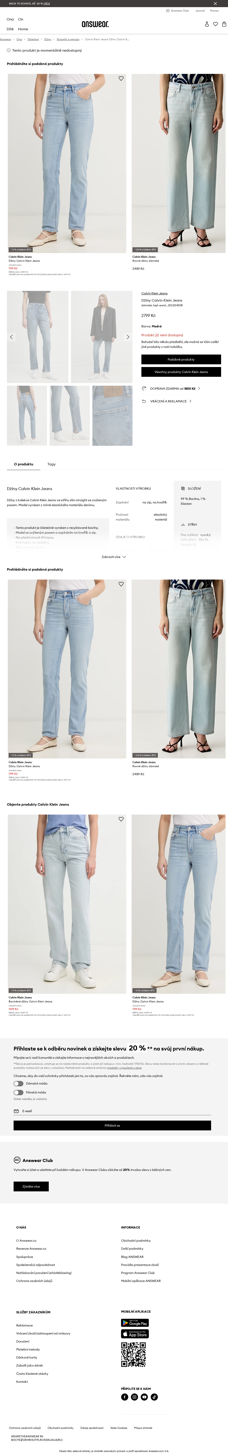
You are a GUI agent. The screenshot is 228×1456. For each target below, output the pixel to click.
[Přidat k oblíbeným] (121, 78)
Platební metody (28, 1349)
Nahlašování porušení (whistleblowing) (44, 1273)
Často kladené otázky (32, 1374)
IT (36, 1440)
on (20, 19)
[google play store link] (135, 1323)
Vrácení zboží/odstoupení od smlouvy (43, 1333)
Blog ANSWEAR (132, 1257)
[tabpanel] (114, 515)
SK (47, 1440)
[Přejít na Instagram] (134, 1397)
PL (38, 1440)
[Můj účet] (207, 24)
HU (33, 1440)
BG (13, 1440)
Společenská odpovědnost (35, 1265)
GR (25, 1440)
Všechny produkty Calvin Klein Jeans (181, 372)
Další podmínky (132, 1249)
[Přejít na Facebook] (124, 1397)
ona (10, 19)
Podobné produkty (181, 359)
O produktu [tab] (23, 464)
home (23, 29)
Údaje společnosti (92, 1428)
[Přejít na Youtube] (144, 1397)
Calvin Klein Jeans (154, 293)
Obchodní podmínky (136, 1241)
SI (45, 1440)
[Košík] (224, 24)
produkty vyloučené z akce (124, 1067)
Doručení (22, 1341)
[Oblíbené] (215, 24)
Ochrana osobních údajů (34, 1281)
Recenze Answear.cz (31, 1249)
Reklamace (24, 1325)
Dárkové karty (26, 1357)
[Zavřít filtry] (215, 3)
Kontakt (22, 1382)
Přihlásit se (112, 1125)
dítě (10, 29)
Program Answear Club (138, 1273)
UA (51, 1440)
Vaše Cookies (118, 1428)
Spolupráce (24, 1257)
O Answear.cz (26, 1241)
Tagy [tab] (51, 464)
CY (17, 1440)
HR (29, 1440)
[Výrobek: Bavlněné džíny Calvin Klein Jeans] (67, 904)
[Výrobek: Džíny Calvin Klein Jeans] (67, 163)
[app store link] (135, 1333)
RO (42, 1440)
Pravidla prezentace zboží (140, 1265)
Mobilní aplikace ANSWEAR (141, 1281)
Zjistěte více (31, 1186)
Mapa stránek (143, 1428)
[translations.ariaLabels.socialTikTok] (154, 1397)
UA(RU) (58, 1440)
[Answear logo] (95, 24)
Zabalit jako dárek (29, 1365)
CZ (21, 1440)
